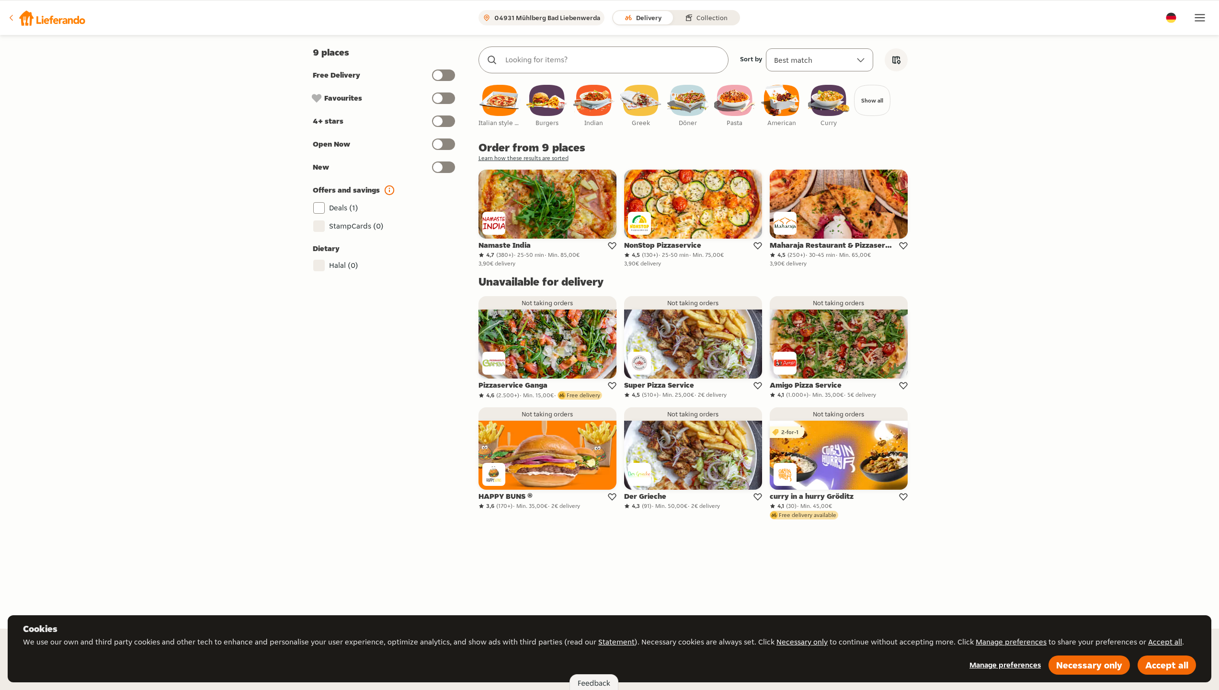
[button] (46, 17)
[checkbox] (500, 106)
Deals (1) (343, 208)
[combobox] (613, 60)
